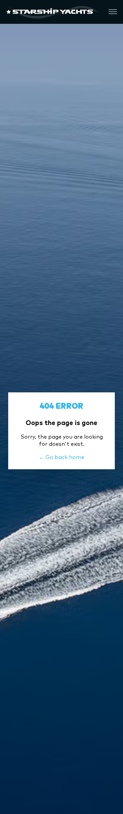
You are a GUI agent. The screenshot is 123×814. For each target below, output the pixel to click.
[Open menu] (112, 11)
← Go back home (61, 457)
